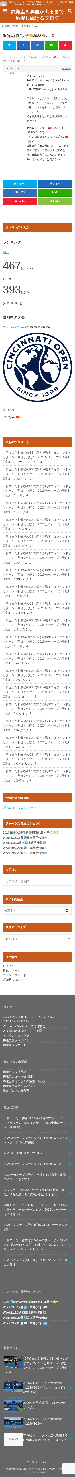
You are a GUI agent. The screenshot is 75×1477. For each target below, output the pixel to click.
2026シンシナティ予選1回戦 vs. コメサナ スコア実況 (35, 1227)
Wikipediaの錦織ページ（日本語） (25, 1026)
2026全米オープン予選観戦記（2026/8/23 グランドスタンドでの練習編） (36, 1140)
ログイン (9, 966)
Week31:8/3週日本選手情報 (22, 842)
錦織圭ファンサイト (16, 1040)
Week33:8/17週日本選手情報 (23, 837)
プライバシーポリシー (38, 1462)
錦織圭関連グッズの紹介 (19, 1085)
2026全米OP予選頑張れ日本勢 (26, 832)
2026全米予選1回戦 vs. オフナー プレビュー (35, 1153)
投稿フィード (11, 970)
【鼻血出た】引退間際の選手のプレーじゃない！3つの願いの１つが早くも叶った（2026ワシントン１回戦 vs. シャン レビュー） (36, 1244)
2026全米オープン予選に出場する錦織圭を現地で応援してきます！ (35, 1177)
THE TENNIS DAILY (16, 1021)
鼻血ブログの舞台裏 (16, 1090)
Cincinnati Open (13, 327)
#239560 (66, 68)
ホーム (6, 57)
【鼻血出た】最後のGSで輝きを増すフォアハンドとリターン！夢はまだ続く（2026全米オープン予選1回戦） (37, 457)
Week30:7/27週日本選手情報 (23, 848)
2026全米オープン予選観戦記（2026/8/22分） (34, 1163)
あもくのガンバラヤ (16, 1035)
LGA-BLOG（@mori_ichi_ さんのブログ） (30, 1016)
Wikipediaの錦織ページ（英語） (24, 1030)
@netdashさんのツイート (20, 807)
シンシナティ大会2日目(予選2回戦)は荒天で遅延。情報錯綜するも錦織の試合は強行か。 (34, 1192)
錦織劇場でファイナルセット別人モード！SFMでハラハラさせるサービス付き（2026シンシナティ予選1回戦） (36, 1209)
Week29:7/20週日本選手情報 (23, 853)
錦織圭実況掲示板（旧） (19, 1076)
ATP (6, 252)
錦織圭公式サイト (14, 1044)
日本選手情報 (30, 57)
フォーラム (16, 57)
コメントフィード (14, 975)
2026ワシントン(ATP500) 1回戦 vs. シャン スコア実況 (35, 1262)
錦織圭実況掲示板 (14, 1071)
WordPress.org (12, 979)
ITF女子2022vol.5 (50, 57)
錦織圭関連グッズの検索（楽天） (25, 1081)
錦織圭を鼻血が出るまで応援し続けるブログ (37, 14)
